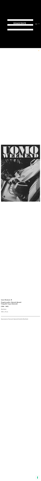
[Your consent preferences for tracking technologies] (37, 477)
